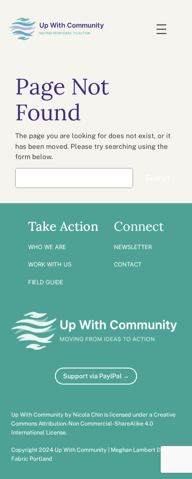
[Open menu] (161, 29)
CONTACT (128, 264)
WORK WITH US (49, 264)
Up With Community (71, 25)
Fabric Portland (31, 458)
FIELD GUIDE (45, 282)
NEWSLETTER (133, 246)
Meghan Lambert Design (143, 449)
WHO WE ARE (47, 246)
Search (157, 177)
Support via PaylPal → (96, 376)
